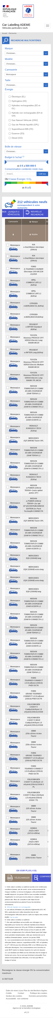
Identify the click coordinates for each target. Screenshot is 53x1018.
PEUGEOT (34, 326)
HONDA (34, 830)
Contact (21, 993)
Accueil (4, 33)
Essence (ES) (18, 133)
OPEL (33, 282)
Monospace (15, 245)
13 (23, 157)
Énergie (9, 89)
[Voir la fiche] (13, 249)
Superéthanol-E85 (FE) (22, 129)
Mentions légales (40, 991)
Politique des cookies (38, 993)
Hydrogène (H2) (19, 101)
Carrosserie (11, 69)
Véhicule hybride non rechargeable (18, 907)
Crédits (9, 993)
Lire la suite (14, 917)
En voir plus (26, 870)
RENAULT (33, 428)
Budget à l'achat (14, 157)
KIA (33, 247)
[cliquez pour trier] (13, 233)
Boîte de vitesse (13, 146)
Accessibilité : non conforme (17, 999)
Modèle (9, 59)
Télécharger (22, 878)
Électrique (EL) (18, 96)
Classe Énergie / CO (18, 179)
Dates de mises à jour (14, 991)
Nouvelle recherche (37, 213)
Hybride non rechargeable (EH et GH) (27, 114)
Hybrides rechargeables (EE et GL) (26, 107)
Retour (8, 979)
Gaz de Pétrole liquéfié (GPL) (25, 124)
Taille (7, 80)
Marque (9, 48)
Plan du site (28, 991)
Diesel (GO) (17, 138)
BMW (34, 733)
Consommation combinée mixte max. (24, 169)
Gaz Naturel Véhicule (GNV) (25, 120)
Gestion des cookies (14, 996)
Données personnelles (38, 996)
